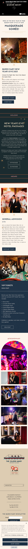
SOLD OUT (7, 327)
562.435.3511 (14, 505)
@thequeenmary (14, 338)
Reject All (15, 539)
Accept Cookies (15, 543)
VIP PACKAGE (14, 162)
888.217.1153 (14, 507)
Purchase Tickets (9, 98)
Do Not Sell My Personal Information (14, 535)
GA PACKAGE (14, 166)
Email (7, 517)
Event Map (8, 102)
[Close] (26, 523)
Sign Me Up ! (14, 521)
